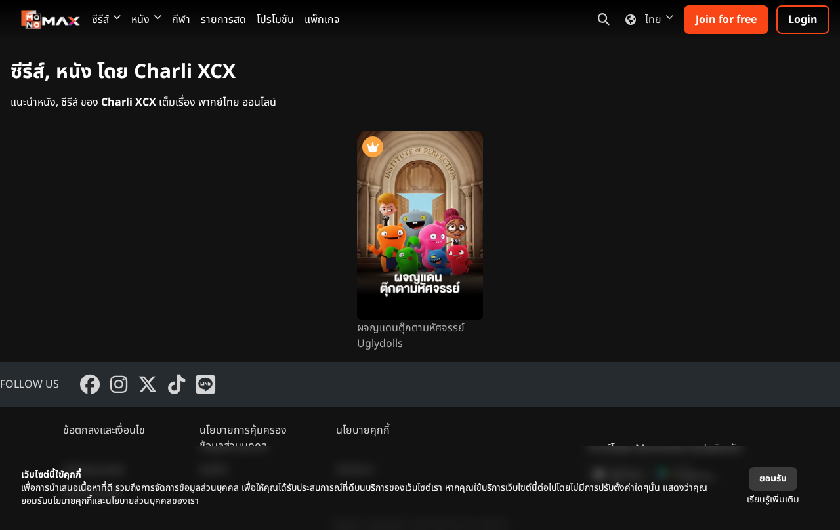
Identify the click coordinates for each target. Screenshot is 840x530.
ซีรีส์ (100, 20)
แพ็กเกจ (322, 20)
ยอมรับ (773, 478)
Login (803, 20)
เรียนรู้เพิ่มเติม (773, 499)
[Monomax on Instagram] (118, 384)
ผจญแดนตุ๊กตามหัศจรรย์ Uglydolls (411, 336)
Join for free (726, 20)
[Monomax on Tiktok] (176, 384)
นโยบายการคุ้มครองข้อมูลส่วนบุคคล (243, 438)
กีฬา (181, 20)
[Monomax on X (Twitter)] (148, 384)
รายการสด (223, 20)
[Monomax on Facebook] (90, 384)
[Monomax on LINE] (205, 384)
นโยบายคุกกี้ (363, 430)
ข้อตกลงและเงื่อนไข (104, 430)
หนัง (140, 20)
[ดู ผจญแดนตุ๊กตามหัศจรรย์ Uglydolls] (420, 225)
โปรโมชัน (275, 20)
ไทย (653, 20)
